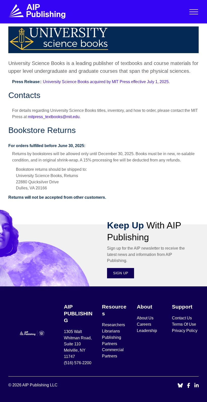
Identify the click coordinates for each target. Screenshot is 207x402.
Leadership (147, 330)
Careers (144, 324)
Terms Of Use (184, 324)
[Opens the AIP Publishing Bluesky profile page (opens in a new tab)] (180, 385)
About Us (145, 318)
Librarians (111, 331)
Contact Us (182, 318)
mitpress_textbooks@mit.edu (54, 117)
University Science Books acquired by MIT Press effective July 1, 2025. (106, 82)
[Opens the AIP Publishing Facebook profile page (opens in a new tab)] (188, 385)
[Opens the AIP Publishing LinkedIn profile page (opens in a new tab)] (196, 385)
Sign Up (120, 273)
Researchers (113, 325)
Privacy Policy (184, 330)
